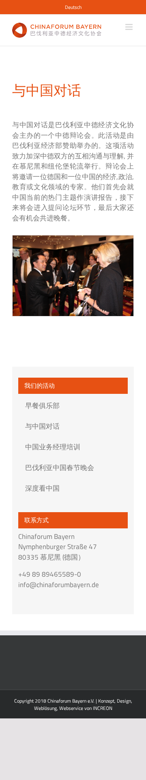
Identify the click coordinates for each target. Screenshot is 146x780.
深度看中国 (42, 488)
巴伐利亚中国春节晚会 (59, 467)
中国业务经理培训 (52, 447)
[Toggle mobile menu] (129, 27)
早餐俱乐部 (42, 405)
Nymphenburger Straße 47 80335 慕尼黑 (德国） (57, 551)
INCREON (102, 708)
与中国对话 (42, 426)
